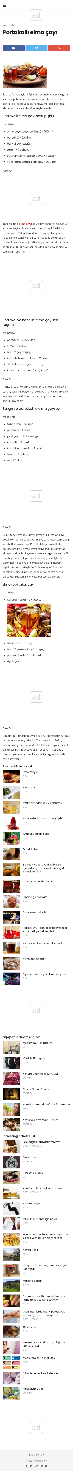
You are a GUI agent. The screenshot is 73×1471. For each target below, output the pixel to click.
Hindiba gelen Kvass (35, 897)
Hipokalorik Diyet (33, 1389)
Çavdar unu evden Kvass (38, 881)
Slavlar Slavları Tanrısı (36, 1089)
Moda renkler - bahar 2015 (39, 1358)
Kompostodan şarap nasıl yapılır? (43, 818)
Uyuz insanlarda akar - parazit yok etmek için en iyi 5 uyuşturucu (44, 1313)
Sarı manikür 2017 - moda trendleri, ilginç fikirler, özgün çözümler (44, 1297)
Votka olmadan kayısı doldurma (42, 803)
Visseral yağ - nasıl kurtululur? (41, 1073)
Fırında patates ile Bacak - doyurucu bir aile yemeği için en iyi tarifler (45, 1236)
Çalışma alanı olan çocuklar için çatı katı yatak (45, 1267)
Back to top (36, 1454)
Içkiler (13, 25)
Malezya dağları (32, 1281)
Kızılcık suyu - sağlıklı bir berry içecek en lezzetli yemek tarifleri (45, 929)
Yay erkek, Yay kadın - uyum (40, 1120)
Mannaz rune (31, 1157)
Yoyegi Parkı (30, 1250)
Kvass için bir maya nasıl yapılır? (42, 943)
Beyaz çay (29, 787)
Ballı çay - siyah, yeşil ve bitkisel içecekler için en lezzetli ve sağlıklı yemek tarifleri (43, 868)
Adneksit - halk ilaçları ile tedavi (42, 1188)
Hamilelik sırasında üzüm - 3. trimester (46, 1104)
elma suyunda (27, 223)
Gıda (5, 25)
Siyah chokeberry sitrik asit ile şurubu (45, 974)
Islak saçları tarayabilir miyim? (41, 1142)
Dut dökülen (30, 849)
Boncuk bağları (32, 1203)
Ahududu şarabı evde (36, 834)
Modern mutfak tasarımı (38, 1043)
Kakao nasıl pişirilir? (34, 958)
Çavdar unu (30, 1327)
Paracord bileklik (33, 1172)
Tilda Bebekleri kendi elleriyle (40, 1373)
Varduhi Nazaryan (34, 1058)
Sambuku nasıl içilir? (35, 912)
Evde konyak (30, 772)
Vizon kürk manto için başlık (40, 1219)
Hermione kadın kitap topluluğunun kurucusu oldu (44, 1344)
